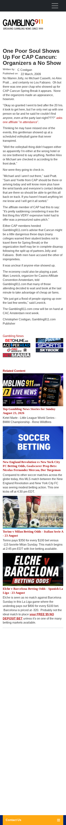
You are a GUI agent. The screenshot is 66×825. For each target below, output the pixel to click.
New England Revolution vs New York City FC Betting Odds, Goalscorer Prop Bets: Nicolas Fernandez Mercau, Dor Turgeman (31, 466)
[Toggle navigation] (54, 5)
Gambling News (13, 336)
